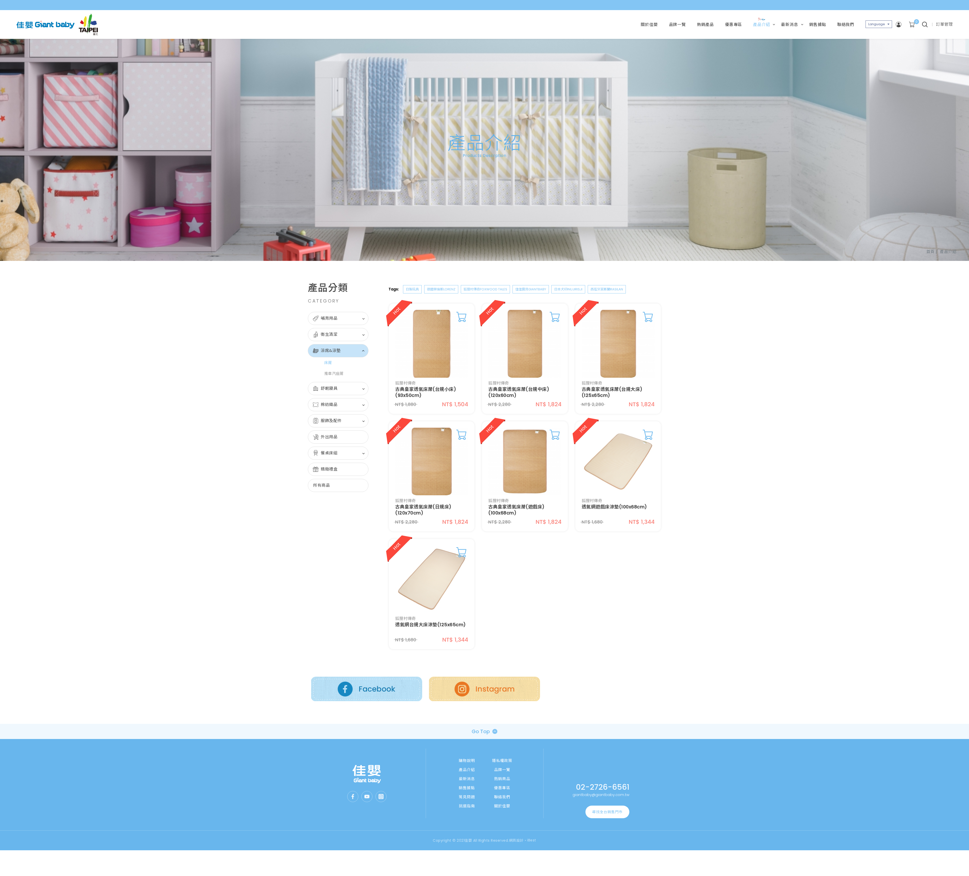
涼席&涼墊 (331, 350)
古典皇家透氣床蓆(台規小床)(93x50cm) (425, 392)
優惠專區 (733, 25)
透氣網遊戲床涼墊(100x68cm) (614, 507)
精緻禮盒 (329, 469)
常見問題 (467, 797)
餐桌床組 (329, 453)
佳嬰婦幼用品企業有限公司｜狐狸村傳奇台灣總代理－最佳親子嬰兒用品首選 (45, 24)
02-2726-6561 (602, 787)
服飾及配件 (331, 421)
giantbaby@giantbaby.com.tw (601, 794)
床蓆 (328, 362)
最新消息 (789, 25)
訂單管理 (944, 24)
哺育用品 (329, 318)
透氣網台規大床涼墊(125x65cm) (430, 625)
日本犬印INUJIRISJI (568, 289)
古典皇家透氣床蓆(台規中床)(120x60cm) (518, 392)
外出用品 (329, 437)
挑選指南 (467, 806)
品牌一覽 (677, 25)
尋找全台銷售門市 (607, 811)
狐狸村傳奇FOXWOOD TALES (485, 289)
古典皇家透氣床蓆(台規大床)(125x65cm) (612, 392)
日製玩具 (412, 289)
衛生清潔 (329, 334)
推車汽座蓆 (334, 373)
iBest (531, 840)
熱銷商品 (502, 778)
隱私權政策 (502, 760)
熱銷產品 (705, 25)
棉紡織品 (329, 404)
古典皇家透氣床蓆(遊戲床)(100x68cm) (516, 510)
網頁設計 (516, 840)
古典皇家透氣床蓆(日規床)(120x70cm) (423, 510)
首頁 (930, 252)
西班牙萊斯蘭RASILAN (606, 289)
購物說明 (467, 760)
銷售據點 (817, 25)
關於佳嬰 (649, 25)
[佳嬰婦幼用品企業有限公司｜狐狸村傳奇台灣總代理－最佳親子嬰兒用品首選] (366, 774)
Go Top (481, 731)
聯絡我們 (845, 25)
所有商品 (321, 485)
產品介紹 (761, 25)
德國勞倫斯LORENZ (441, 289)
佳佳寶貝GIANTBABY (530, 289)
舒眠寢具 (329, 388)
